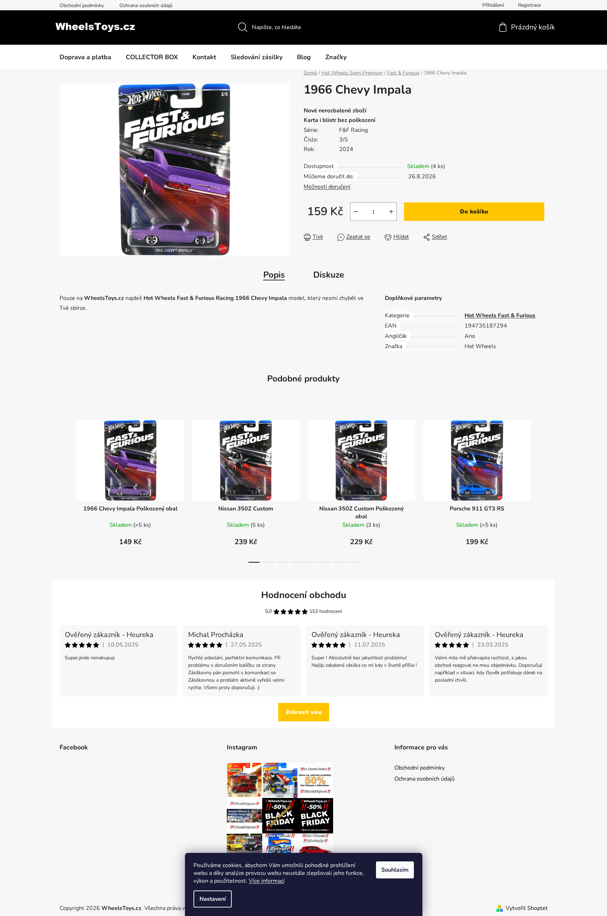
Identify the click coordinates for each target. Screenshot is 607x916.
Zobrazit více (304, 712)
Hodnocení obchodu (303, 595)
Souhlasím (395, 870)
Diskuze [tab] (328, 274)
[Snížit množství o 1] (355, 211)
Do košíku (474, 212)
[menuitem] (85, 57)
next (542, 489)
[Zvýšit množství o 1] (391, 211)
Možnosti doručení (327, 187)
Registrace (529, 5)
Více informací (267, 881)
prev (65, 489)
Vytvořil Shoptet (527, 908)
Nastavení (212, 899)
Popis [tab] (274, 274)
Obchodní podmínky (82, 5)
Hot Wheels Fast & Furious (500, 315)
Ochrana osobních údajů (146, 5)
